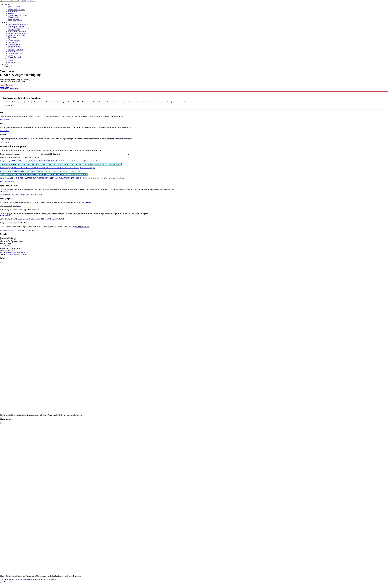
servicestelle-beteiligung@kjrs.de (14, 252)
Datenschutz (53, 579)
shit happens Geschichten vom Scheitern (9, 87)
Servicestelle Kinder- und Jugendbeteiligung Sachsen (23, 579)
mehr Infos (3, 191)
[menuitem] (196, 12)
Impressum (44, 579)
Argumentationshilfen (114, 139)
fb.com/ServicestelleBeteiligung (17, 254)
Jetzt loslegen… (87, 202)
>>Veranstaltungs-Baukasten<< (30, 154)
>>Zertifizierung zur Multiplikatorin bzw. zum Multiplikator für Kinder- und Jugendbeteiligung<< (94, 154)
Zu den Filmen (5, 215)
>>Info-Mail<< (44, 157)
